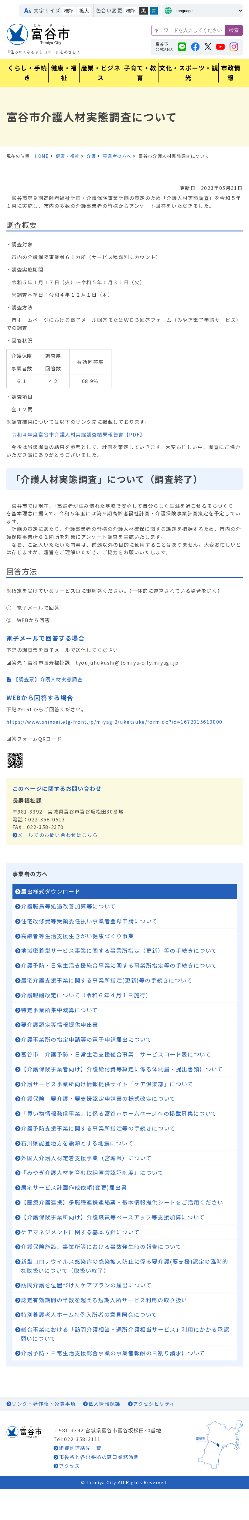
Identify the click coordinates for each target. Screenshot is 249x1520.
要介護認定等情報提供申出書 (59, 1024)
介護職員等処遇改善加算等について (68, 906)
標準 (69, 10)
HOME (42, 156)
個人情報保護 (104, 1403)
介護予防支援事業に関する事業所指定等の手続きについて (98, 1128)
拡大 (84, 10)
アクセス (69, 1465)
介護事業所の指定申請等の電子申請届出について (86, 1039)
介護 (91, 156)
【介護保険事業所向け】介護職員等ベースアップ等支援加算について (113, 1217)
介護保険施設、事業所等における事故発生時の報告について (101, 1246)
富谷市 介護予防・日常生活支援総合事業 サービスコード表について (116, 1054)
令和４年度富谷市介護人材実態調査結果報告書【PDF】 (78, 434)
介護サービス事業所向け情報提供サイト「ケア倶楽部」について (107, 1084)
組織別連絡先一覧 (80, 1447)
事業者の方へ (117, 156)
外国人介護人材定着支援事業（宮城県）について (86, 1158)
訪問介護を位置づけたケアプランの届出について (86, 1285)
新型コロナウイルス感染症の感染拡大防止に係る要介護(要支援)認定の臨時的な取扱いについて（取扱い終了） (124, 1265)
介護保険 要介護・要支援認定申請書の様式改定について (98, 1098)
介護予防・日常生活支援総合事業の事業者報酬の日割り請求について (113, 1353)
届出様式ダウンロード (50, 891)
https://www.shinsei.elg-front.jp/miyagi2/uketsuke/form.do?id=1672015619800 (114, 721)
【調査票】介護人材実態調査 (48, 679)
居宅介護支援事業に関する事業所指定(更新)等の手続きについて (106, 980)
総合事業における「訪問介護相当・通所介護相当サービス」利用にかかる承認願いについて (125, 1333)
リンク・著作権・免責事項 (44, 1403)
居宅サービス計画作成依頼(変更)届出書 (74, 1187)
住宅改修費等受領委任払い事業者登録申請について (89, 921)
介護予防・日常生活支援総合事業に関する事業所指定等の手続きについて (119, 965)
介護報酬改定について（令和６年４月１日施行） (86, 995)
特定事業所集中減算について (59, 1010)
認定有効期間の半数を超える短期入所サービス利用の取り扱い (104, 1300)
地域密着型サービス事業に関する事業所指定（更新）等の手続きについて (119, 950)
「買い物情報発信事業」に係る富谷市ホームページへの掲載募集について (119, 1113)
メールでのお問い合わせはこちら (58, 834)
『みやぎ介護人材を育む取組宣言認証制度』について (92, 1172)
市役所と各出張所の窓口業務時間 (99, 1457)
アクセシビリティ (154, 1403)
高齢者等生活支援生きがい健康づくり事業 (77, 936)
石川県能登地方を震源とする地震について (77, 1143)
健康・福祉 (68, 156)
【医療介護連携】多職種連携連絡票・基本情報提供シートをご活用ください (128, 1202)
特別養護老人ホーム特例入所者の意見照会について (89, 1314)
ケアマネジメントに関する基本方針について (80, 1232)
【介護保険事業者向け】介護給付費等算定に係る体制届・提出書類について (122, 1069)
